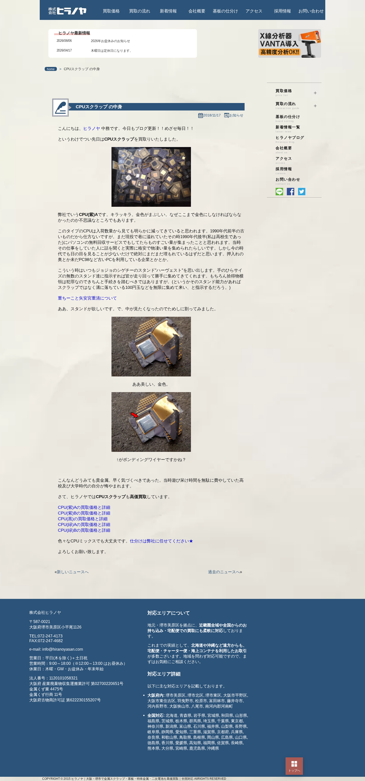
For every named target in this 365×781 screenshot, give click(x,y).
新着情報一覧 (288, 129)
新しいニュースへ (73, 572)
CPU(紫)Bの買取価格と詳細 (84, 513)
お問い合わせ (311, 11)
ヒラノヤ (91, 128)
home (51, 69)
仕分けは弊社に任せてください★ (161, 541)
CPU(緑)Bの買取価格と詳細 (84, 530)
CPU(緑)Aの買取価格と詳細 (84, 524)
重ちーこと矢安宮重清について (87, 298)
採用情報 (282, 11)
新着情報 (168, 11)
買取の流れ (139, 11)
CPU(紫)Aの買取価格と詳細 (84, 507)
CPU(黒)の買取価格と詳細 (83, 519)
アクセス (254, 11)
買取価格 (111, 11)
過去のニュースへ (224, 572)
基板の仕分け (225, 11)
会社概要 (196, 11)
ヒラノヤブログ (290, 139)
